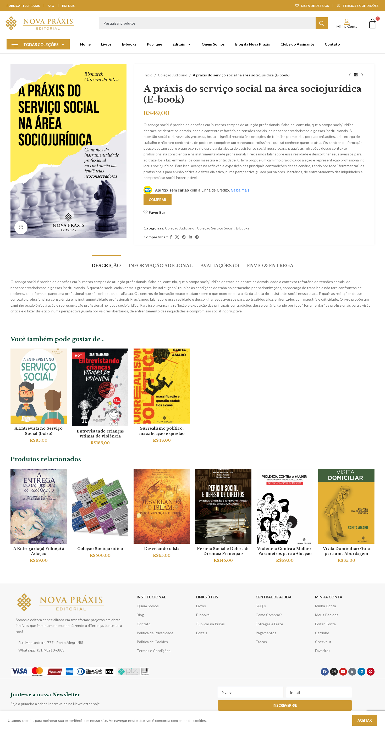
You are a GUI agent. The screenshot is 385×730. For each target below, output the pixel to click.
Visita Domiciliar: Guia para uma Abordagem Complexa (346, 553)
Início (148, 75)
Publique (154, 44)
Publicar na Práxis (210, 624)
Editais (179, 44)
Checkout (323, 641)
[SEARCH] (322, 23)
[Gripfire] (352, 672)
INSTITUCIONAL (151, 597)
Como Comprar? (269, 615)
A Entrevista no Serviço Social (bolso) (39, 431)
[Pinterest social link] (183, 237)
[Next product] (362, 75)
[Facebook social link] (171, 237)
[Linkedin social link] (190, 237)
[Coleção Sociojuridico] (100, 506)
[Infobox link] (100, 699)
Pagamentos (266, 633)
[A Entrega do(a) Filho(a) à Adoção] (38, 506)
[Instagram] (334, 672)
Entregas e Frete (269, 624)
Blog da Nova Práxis (252, 44)
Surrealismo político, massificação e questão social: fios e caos (162, 433)
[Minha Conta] (347, 22)
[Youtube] (343, 672)
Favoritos (322, 650)
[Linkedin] (361, 672)
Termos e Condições (153, 650)
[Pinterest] (371, 672)
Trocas (261, 641)
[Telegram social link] (197, 237)
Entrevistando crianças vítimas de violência (100, 434)
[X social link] (177, 237)
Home (85, 44)
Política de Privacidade (155, 633)
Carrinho (322, 633)
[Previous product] (349, 75)
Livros (106, 44)
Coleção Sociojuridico (100, 548)
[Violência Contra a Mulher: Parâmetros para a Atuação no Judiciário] (285, 506)
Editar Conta (325, 624)
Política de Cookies (152, 641)
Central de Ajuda (274, 597)
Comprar (157, 200)
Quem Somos (213, 44)
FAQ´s (261, 606)
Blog (140, 615)
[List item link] (70, 642)
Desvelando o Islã (161, 548)
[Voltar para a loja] (356, 75)
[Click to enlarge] (21, 227)
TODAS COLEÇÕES (40, 44)
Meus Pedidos (326, 615)
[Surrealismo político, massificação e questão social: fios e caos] (162, 386)
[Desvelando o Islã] (162, 506)
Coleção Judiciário (172, 75)
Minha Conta (347, 26)
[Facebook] (325, 672)
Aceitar (365, 720)
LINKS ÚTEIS (207, 597)
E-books (129, 44)
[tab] (106, 263)
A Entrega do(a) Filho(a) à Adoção (38, 551)
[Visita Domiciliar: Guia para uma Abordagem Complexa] (346, 506)
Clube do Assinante (297, 44)
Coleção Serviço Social (215, 228)
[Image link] (61, 601)
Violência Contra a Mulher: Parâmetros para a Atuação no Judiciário (284, 553)
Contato (332, 44)
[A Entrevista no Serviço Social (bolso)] (38, 386)
